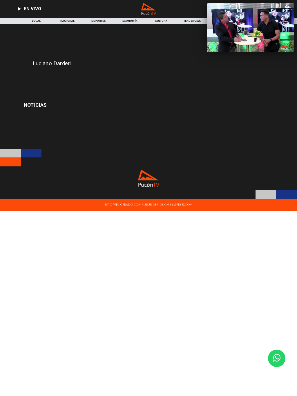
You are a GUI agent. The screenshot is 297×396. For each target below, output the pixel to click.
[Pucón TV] (99, 77)
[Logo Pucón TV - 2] (148, 13)
